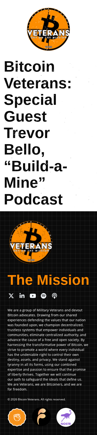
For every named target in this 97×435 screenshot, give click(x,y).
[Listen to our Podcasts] (54, 296)
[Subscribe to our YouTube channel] (32, 296)
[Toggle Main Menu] (88, 7)
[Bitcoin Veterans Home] (48, 29)
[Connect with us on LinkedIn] (21, 296)
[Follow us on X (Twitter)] (11, 296)
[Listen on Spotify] (43, 296)
